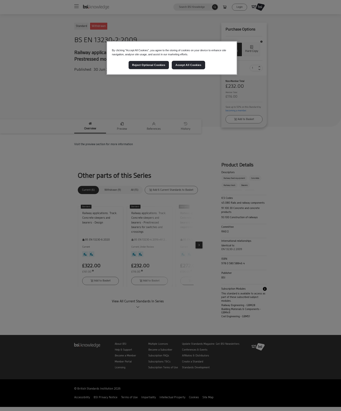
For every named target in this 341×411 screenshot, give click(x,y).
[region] (172, 58)
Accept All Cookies (188, 64)
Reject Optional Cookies (148, 64)
